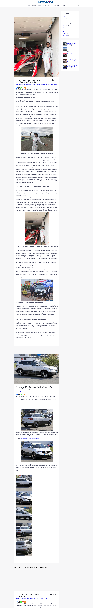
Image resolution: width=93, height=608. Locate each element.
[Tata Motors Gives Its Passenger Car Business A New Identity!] (65, 49)
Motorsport (30, 84)
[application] (50, 5)
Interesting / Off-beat (23, 84)
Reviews (64, 33)
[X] (19, 88)
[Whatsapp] (21, 88)
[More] (25, 88)
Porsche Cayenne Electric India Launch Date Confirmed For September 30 (72, 43)
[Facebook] (17, 88)
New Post (65, 29)
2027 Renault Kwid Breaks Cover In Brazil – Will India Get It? (72, 54)
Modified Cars (65, 25)
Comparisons (65, 16)
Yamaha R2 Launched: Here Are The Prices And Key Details (72, 66)
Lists (64, 21)
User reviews (65, 35)
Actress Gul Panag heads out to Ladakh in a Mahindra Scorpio (33, 317)
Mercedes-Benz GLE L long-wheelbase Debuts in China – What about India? (72, 60)
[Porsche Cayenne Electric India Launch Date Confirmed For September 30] (65, 44)
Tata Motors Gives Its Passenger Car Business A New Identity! (71, 49)
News (34, 84)
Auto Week (21, 472)
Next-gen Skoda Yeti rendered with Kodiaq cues (30, 438)
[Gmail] (23, 88)
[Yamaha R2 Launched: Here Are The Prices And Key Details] (65, 67)
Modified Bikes (66, 23)
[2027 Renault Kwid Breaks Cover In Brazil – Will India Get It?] (65, 55)
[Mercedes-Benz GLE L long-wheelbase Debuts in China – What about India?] (65, 61)
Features (17, 84)
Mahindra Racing (23, 339)
